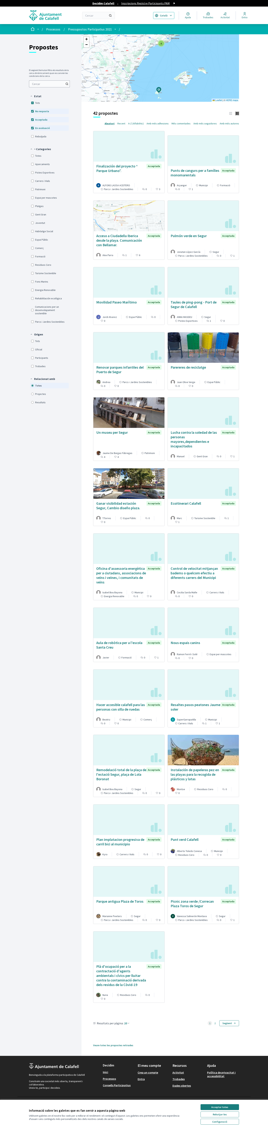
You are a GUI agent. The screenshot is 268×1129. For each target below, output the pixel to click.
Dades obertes (181, 1085)
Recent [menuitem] (121, 123)
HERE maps (232, 100)
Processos (53, 29)
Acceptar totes (219, 1107)
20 (125, 1023)
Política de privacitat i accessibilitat (221, 1074)
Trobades (178, 1079)
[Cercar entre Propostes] (66, 84)
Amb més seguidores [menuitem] (205, 123)
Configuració (219, 1121)
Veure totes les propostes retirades (113, 1045)
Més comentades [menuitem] (181, 123)
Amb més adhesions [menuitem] (158, 123)
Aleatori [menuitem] (109, 123)
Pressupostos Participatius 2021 (90, 29)
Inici (105, 1072)
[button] (35, 96)
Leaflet (218, 100)
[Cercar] (110, 15)
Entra (141, 1079)
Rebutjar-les (220, 1114)
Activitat (178, 1072)
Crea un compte (148, 1072)
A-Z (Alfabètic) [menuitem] (136, 123)
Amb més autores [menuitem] (229, 123)
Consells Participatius (117, 1085)
